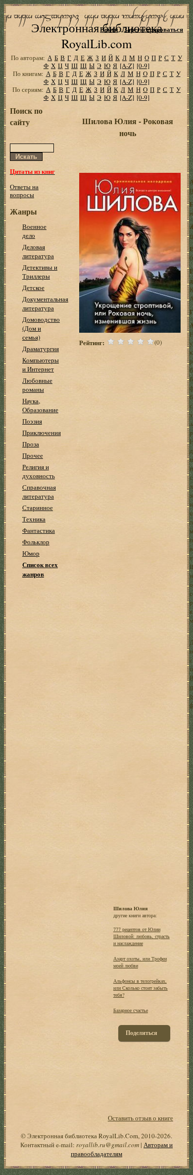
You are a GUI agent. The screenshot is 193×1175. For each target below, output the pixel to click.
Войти (109, 29)
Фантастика (38, 530)
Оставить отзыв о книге (140, 1117)
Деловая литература (38, 251)
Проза (30, 444)
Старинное (37, 507)
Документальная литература (45, 303)
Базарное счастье (130, 1010)
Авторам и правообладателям (122, 1149)
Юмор (31, 553)
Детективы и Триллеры (39, 272)
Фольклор (35, 541)
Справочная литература (39, 492)
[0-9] (143, 65)
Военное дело (34, 231)
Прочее (32, 455)
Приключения (41, 432)
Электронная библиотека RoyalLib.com (96, 35)
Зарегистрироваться (153, 29)
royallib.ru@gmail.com (107, 1144)
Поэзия (32, 421)
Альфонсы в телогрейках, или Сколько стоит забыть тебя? (140, 987)
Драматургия (40, 348)
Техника (34, 518)
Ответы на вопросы (24, 191)
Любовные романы (37, 385)
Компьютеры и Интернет (40, 364)
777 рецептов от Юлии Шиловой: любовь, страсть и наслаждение (141, 936)
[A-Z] (127, 65)
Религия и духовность (38, 471)
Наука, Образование (40, 405)
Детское (33, 287)
